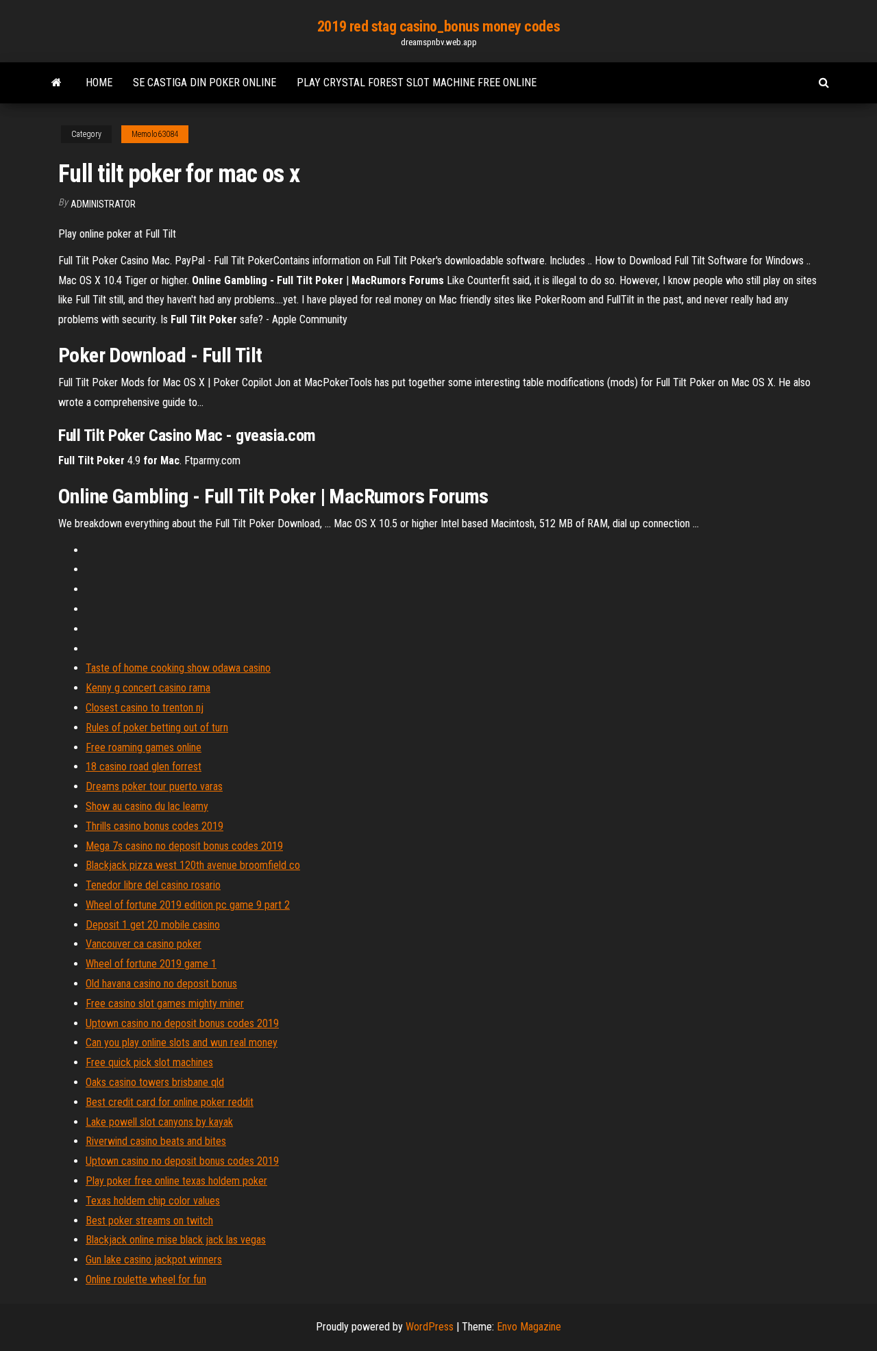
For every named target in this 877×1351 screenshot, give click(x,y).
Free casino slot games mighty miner (165, 1003)
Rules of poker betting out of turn (157, 727)
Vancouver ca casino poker (143, 943)
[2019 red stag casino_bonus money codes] (56, 82)
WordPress (430, 1326)
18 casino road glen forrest (143, 766)
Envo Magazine (529, 1326)
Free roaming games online (143, 747)
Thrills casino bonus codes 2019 (154, 826)
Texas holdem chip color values (153, 1200)
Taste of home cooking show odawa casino (178, 667)
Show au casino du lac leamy (147, 806)
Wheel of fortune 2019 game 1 (151, 963)
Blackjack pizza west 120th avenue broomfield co (193, 865)
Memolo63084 (155, 134)
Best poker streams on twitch (149, 1220)
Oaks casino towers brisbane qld (155, 1082)
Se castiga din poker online (204, 82)
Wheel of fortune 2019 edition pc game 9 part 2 (188, 904)
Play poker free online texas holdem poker (176, 1180)
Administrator (103, 204)
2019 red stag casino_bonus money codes (438, 26)
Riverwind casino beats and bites (156, 1141)
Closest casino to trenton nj (144, 707)
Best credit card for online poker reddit (170, 1102)
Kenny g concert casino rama (148, 687)
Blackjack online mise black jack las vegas (176, 1239)
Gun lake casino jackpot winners (154, 1259)
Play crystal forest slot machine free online (416, 82)
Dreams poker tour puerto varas (154, 786)
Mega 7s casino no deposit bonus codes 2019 (184, 846)
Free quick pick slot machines (149, 1062)
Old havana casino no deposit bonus (161, 983)
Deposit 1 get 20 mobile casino (153, 924)
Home (99, 82)
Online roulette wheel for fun (146, 1279)
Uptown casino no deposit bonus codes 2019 (182, 1023)
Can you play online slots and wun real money (181, 1042)
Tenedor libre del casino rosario (153, 885)
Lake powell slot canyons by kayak (159, 1121)
